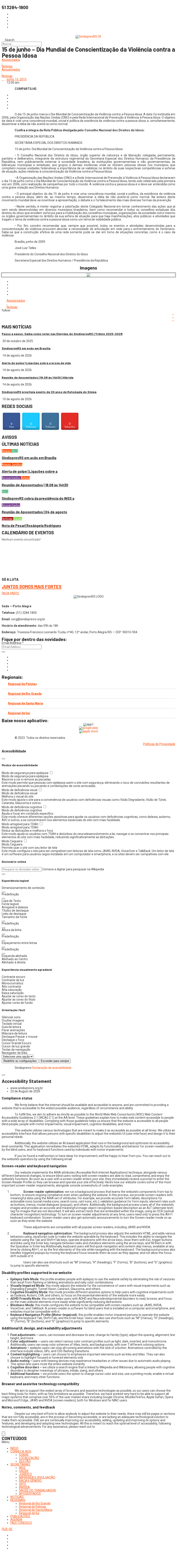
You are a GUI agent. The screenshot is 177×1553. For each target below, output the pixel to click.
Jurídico (16, 464)
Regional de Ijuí (19, 713)
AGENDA (16, 1519)
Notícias (7, 66)
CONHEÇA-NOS (20, 1451)
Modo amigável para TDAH (20, 824)
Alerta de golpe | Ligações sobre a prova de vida (36, 363)
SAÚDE (24, 1471)
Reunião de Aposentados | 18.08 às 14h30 (35, 485)
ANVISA (24, 1487)
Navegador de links (14, 1053)
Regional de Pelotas (22, 684)
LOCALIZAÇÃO (29, 1458)
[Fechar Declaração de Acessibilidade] (3, 1075)
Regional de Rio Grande (25, 693)
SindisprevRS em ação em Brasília (26, 348)
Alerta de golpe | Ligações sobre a (29, 471)
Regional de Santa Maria (25, 703)
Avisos (6, 451)
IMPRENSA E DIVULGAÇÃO (37, 1477)
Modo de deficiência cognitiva (22, 807)
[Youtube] (11, 666)
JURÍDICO (25, 1474)
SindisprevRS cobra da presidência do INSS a (38, 498)
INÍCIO (14, 1448)
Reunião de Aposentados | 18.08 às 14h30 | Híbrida (37, 377)
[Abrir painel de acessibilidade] (3, 1433)
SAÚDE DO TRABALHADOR (37, 1490)
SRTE (22, 1484)
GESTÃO (25, 1461)
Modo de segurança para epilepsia (25, 773)
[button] (3, 874)
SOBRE (24, 1454)
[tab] (88, 684)
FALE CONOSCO (21, 1522)
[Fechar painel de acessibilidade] (3, 758)
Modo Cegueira (12, 841)
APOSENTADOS (30, 1493)
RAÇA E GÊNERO (30, 1480)
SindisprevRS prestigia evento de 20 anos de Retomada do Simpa (49, 392)
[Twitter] (11, 663)
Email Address (13, 643)
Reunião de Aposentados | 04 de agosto (34, 512)
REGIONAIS (17, 1500)
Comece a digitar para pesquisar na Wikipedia (73, 869)
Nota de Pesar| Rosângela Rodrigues (31, 525)
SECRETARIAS (20, 1464)
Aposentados (11, 60)
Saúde (17, 518)
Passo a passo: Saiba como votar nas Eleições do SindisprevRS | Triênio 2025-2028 (62, 334)
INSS (14, 451)
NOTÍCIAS (17, 1497)
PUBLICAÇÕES (20, 1516)
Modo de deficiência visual (20, 790)
